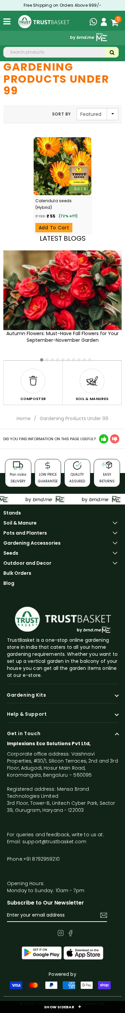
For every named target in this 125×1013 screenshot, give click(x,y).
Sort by (61, 114)
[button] (39, 358)
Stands (12, 513)
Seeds (10, 553)
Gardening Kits (26, 695)
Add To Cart (54, 227)
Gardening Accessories (32, 543)
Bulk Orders (17, 573)
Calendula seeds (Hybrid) (53, 204)
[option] (32, 383)
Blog (8, 583)
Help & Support (27, 714)
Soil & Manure (20, 523)
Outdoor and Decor (27, 563)
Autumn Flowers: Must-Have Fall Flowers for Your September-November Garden (62, 336)
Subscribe (103, 915)
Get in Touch (23, 734)
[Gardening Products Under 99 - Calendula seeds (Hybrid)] (63, 166)
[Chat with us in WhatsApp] (95, 22)
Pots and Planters (25, 533)
